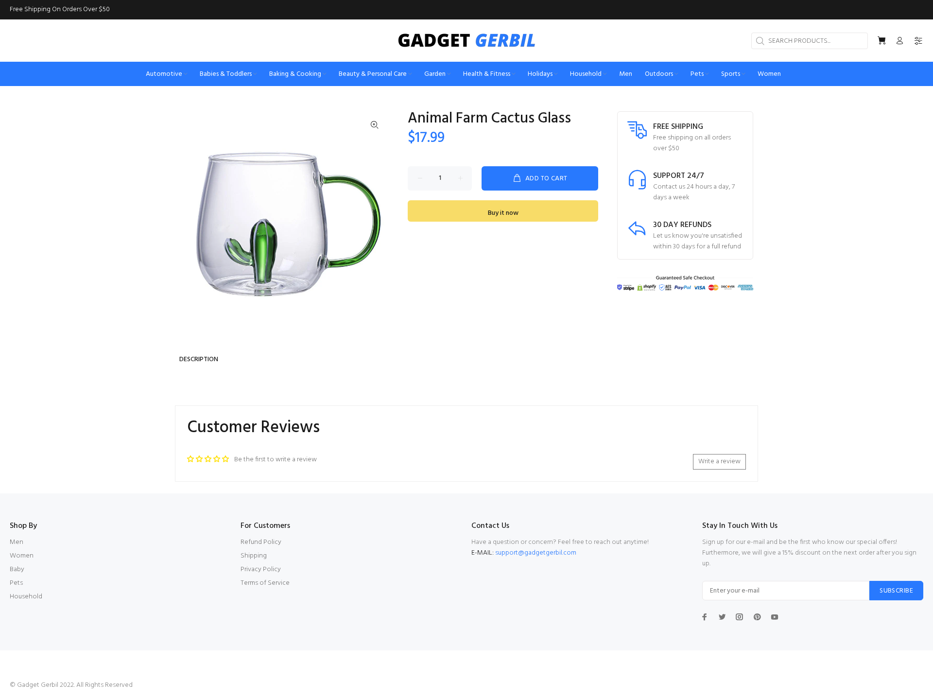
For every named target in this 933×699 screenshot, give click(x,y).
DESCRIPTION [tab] (198, 359)
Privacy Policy (261, 569)
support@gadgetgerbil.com (535, 553)
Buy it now (503, 213)
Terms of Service (265, 583)
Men (16, 542)
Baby (17, 569)
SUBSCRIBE (896, 590)
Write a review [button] (719, 461)
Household (26, 596)
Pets (16, 583)
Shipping (254, 555)
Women (22, 555)
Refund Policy (261, 542)
